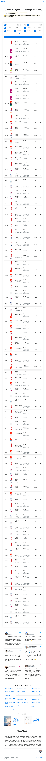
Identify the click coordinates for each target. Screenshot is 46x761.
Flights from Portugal (35, 691)
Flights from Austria (21, 699)
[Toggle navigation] (43, 1)
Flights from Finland (35, 696)
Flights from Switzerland (22, 702)
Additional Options (23, 33)
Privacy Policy (39, 757)
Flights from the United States (10, 699)
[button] (18, 25)
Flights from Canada (21, 694)
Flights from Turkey (9, 688)
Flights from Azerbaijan (10, 709)
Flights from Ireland (35, 699)
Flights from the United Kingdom (10, 703)
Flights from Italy (21, 691)
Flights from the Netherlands (8, 695)
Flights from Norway (35, 694)
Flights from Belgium (21, 696)
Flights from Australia (35, 688)
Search (23, 36)
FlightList (4, 1)
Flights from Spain (9, 706)
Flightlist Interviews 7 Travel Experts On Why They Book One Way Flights (17, 721)
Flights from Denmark (35, 702)
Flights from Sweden (21, 705)
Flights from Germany (9, 691)
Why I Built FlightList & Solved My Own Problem (36, 719)
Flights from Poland (21, 688)
